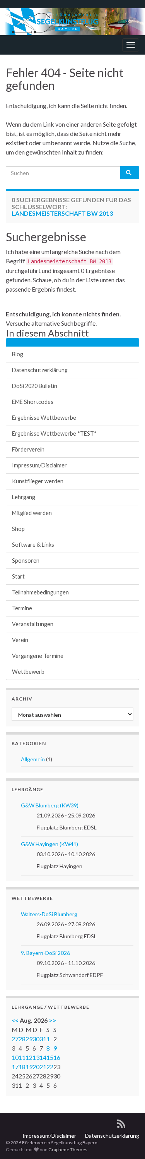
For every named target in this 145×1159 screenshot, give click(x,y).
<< (15, 1020)
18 (22, 1066)
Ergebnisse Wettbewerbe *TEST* (54, 433)
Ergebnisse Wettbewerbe (44, 417)
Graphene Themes (67, 1149)
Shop (18, 528)
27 (15, 1038)
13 (35, 1057)
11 (22, 1057)
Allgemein (33, 759)
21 (42, 1066)
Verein (20, 640)
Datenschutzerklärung (40, 370)
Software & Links (33, 544)
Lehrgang (23, 497)
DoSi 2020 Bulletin (34, 386)
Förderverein (28, 449)
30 (35, 1038)
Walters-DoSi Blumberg (49, 914)
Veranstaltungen (32, 624)
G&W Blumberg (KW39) (49, 805)
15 (49, 1057)
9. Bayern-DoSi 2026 (45, 953)
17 (15, 1066)
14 (42, 1057)
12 (29, 1057)
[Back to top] (127, 1141)
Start (18, 576)
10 (15, 1057)
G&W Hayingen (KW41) (49, 844)
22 (49, 1066)
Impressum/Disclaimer (39, 465)
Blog (17, 354)
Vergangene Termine (37, 655)
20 (35, 1066)
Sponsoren (25, 560)
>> (52, 1020)
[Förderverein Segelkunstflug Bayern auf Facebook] (134, 1122)
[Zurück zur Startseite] (72, 21)
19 (29, 1066)
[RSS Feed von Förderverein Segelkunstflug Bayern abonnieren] (121, 1122)
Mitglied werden (32, 513)
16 (56, 1057)
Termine (22, 608)
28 (22, 1038)
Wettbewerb (28, 671)
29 (29, 1038)
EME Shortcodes (32, 401)
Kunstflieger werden (37, 481)
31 (42, 1038)
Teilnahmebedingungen (40, 592)
